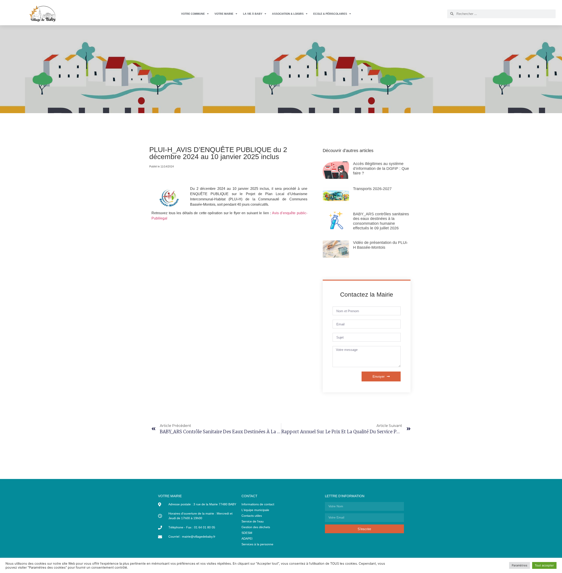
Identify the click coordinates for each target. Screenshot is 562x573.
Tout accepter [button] (544, 565)
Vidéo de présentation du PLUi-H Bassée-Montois (380, 245)
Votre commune (193, 13)
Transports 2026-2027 (372, 189)
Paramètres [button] (519, 565)
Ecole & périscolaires (330, 13)
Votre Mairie (223, 13)
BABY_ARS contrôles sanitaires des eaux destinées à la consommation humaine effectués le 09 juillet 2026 (381, 221)
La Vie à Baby (252, 13)
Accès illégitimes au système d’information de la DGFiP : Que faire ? (381, 168)
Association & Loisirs (288, 13)
